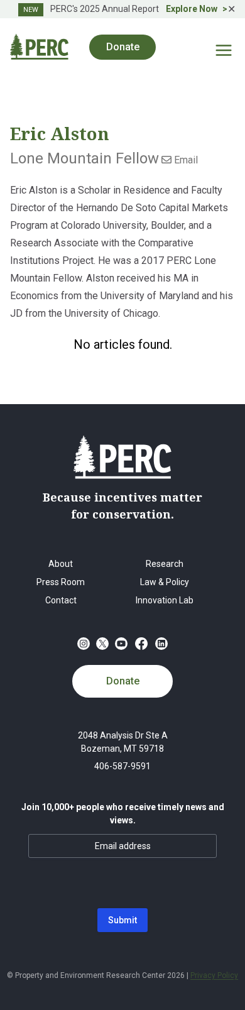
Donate (122, 681)
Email (185, 160)
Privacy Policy (214, 975)
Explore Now (191, 9)
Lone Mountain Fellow (84, 158)
